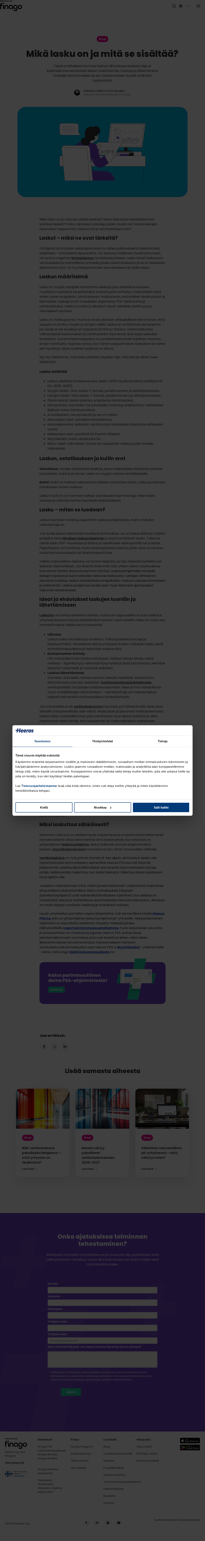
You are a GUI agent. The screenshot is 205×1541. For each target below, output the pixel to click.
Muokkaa (100, 807)
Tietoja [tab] (162, 741)
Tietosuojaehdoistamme (39, 786)
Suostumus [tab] (42, 741)
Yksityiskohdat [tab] (102, 741)
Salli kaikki (161, 807)
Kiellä (44, 807)
